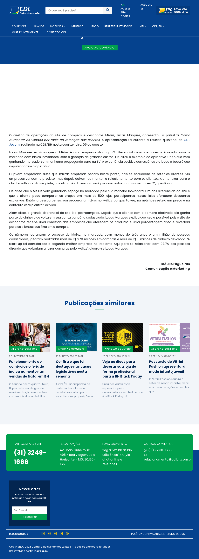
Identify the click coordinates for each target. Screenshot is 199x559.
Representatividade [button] (118, 26)
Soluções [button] (19, 26)
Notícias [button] (56, 26)
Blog (95, 26)
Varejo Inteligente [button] (25, 32)
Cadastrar (30, 517)
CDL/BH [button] (157, 26)
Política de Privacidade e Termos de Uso (158, 534)
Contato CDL (56, 32)
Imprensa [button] (77, 26)
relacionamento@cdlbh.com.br (168, 459)
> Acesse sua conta (125, 10)
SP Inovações (39, 551)
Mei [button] (142, 26)
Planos (39, 26)
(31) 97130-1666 (160, 450)
